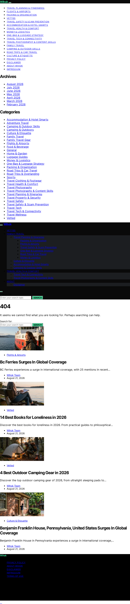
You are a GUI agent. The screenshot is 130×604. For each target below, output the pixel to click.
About (11, 281)
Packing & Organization (22, 15)
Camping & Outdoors (20, 129)
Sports (11, 177)
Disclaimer (14, 62)
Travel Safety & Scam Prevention (28, 21)
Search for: (6, 294)
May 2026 (13, 94)
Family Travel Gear (19, 140)
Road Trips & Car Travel (22, 52)
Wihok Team (13, 375)
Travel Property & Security (24, 197)
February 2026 (16, 104)
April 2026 (13, 97)
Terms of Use (15, 576)
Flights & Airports (19, 11)
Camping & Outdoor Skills (23, 49)
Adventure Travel (18, 123)
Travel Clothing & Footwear (24, 180)
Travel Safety (15, 201)
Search (38, 297)
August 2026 (15, 84)
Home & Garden (17, 153)
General (12, 150)
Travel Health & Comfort (23, 28)
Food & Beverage (18, 146)
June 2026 (13, 91)
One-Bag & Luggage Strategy (25, 35)
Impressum (13, 69)
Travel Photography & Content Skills (31, 42)
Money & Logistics (18, 32)
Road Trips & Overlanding (23, 174)
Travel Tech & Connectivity (24, 38)
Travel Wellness (16, 214)
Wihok (4, 1)
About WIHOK (15, 66)
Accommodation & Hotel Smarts (27, 25)
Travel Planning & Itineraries (26, 8)
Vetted (11, 18)
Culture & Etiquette (20, 55)
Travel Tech (14, 207)
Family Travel (15, 45)
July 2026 (13, 87)
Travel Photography (19, 187)
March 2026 (14, 101)
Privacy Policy (16, 59)
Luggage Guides (17, 157)
